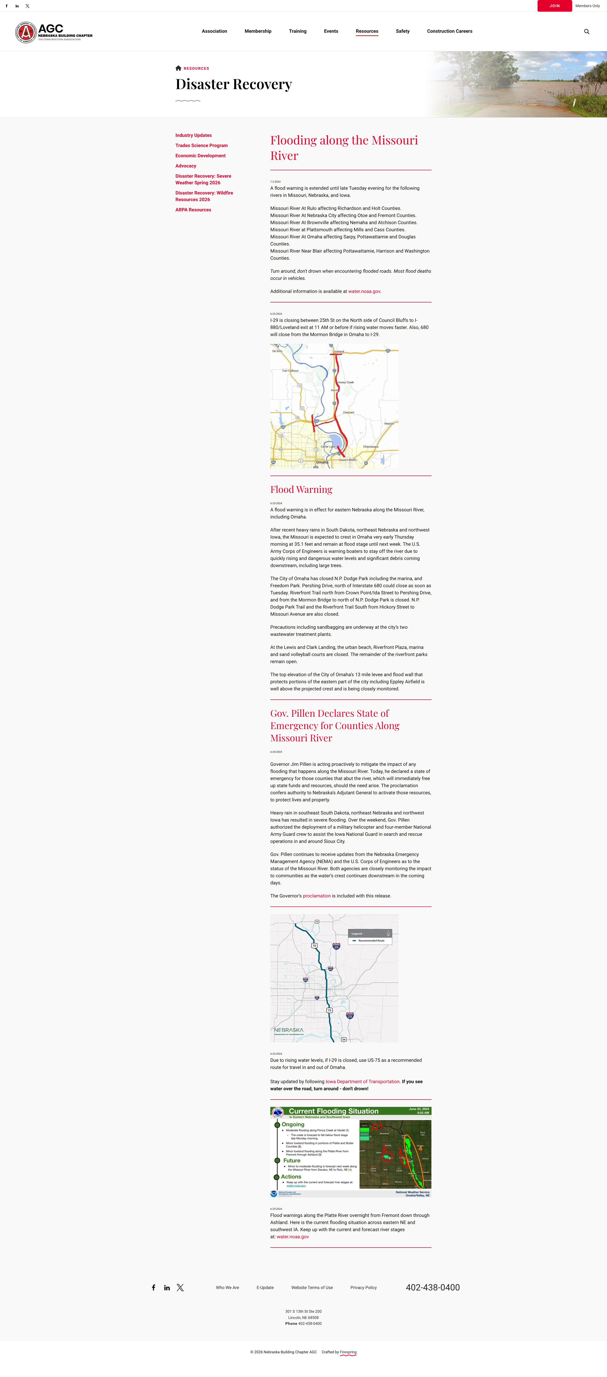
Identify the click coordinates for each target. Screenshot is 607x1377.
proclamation (317, 896)
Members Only (587, 6)
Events (331, 31)
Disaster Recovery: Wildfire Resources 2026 (204, 196)
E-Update (265, 1287)
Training (298, 31)
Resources (367, 31)
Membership (258, 31)
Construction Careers (449, 31)
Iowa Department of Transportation (363, 1081)
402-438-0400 (433, 1288)
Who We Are (227, 1287)
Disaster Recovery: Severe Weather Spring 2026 (203, 179)
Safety (403, 31)
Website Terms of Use (312, 1287)
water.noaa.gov (364, 291)
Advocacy (185, 166)
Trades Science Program (201, 145)
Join (555, 6)
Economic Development (200, 155)
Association (214, 31)
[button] (587, 31)
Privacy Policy (363, 1287)
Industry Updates (193, 135)
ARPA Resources (193, 210)
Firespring (348, 1352)
